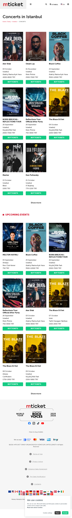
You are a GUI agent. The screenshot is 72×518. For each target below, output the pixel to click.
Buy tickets (13, 82)
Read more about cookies (34, 507)
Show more (36, 203)
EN (64, 4)
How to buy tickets (36, 432)
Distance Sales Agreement (37, 469)
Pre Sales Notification (37, 477)
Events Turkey (7, 21)
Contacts (37, 484)
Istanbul (14, 21)
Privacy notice (37, 462)
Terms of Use (37, 454)
